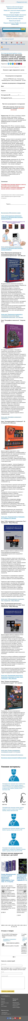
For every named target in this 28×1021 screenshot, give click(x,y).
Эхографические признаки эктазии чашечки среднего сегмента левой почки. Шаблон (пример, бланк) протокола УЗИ (13, 809)
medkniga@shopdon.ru (6, 1014)
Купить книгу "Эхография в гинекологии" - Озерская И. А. (11, 417)
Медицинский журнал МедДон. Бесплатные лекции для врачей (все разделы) (15, 15)
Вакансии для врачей (14, 20)
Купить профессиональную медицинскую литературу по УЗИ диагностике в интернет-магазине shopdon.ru (12, 217)
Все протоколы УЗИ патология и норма (10, 213)
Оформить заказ (5, 1002)
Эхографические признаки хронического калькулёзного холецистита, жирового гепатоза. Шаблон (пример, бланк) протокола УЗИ (14, 849)
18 (11, 926)
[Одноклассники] (15, 64)
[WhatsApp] (11, 64)
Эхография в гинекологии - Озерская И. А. (9, 939)
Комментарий (4, 976)
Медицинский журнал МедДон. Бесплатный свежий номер (15, 23)
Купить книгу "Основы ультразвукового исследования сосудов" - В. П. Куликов (10, 751)
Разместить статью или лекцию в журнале (15, 10)
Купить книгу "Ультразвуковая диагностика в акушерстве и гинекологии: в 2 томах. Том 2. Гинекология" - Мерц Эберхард (12, 677)
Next (25, 891)
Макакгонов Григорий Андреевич (11, 67)
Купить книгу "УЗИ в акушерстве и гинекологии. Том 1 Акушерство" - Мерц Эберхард (12, 599)
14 (21, 925)
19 (13, 926)
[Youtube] (15, 1018)
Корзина (3, 1001)
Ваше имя (3, 964)
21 (16, 926)
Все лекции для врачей (8, 39)
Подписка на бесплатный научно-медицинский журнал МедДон (14, 7)
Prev (3, 891)
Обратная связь (5, 1010)
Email (2, 972)
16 (24, 925)
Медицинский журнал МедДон (16, 1003)
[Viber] (17, 64)
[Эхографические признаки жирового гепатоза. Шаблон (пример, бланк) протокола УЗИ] (14, 820)
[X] (19, 64)
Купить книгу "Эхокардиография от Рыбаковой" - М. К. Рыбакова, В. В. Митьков (13, 517)
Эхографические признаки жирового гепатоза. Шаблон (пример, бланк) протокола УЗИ (13, 829)
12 (18, 925)
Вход (2, 1004)
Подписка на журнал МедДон (16, 1006)
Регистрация (4, 1006)
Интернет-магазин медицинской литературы (12, 755)
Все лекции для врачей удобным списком (11, 53)
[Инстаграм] (13, 1018)
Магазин (3, 999)
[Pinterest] (21, 64)
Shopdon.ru (7, 996)
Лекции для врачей (15, 999)
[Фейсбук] (8, 1018)
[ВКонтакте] (13, 64)
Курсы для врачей (14, 12)
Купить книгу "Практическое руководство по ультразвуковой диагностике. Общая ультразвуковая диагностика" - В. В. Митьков (12, 316)
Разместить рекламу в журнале (15, 18)
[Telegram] (8, 64)
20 (14, 926)
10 (15, 925)
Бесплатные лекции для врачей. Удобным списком (13, 757)
